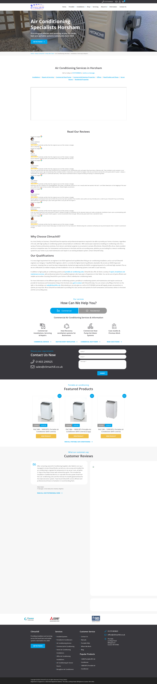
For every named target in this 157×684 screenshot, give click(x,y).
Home (64, 7)
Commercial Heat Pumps (63, 77)
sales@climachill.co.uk (53, 285)
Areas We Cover (49, 53)
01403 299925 (44, 361)
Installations (80, 7)
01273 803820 (108, 1)
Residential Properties (82, 79)
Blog (82, 650)
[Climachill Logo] (37, 9)
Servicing (95, 7)
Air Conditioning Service (64, 643)
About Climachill (39, 53)
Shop (88, 7)
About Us (104, 7)
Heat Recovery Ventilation (65, 342)
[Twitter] (34, 2)
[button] (64, 311)
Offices (99, 77)
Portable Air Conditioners (64, 640)
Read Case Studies (113, 342)
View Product (46, 436)
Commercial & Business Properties (84, 77)
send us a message (89, 73)
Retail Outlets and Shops (111, 77)
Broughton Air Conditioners (65, 669)
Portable (71, 7)
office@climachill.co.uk (116, 635)
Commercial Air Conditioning (65, 646)
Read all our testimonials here (48, 493)
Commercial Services (41, 342)
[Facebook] (32, 2)
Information (113, 7)
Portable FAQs (85, 643)
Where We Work (86, 646)
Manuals (83, 640)
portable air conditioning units (74, 272)
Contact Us (123, 7)
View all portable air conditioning (77, 442)
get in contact (77, 283)
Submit (102, 373)
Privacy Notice (63, 679)
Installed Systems (62, 636)
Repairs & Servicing (48, 77)
